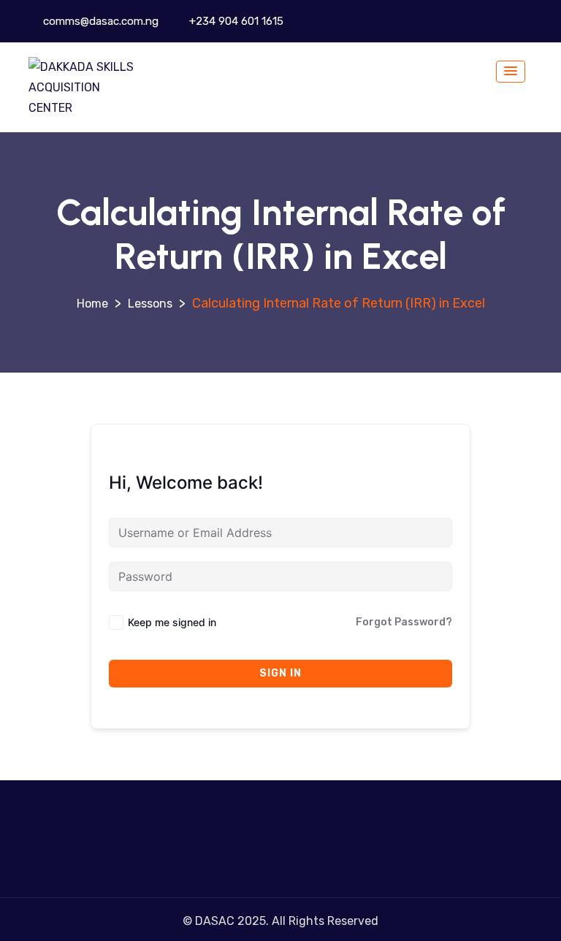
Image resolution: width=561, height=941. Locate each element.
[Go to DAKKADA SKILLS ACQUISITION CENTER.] (92, 304)
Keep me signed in (172, 622)
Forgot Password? (404, 622)
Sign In (280, 673)
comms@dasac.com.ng (99, 21)
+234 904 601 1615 (234, 21)
